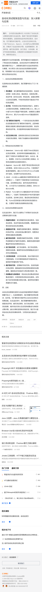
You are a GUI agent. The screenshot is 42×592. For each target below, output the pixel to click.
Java (28, 320)
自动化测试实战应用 (16, 327)
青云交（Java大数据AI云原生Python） (13, 424)
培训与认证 (23, 568)
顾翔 (3, 399)
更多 (3, 522)
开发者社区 (9, 568)
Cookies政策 (20, 576)
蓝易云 (4, 462)
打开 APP (35, 3)
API (34, 320)
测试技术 (12, 320)
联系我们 (21, 563)
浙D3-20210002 (22, 583)
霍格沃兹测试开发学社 (8, 362)
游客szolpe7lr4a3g (7, 412)
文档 (3, 568)
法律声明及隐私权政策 (9, 576)
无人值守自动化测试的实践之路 (13, 543)
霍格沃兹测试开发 (7, 387)
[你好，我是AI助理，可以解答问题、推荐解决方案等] (29, 8)
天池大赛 (16, 568)
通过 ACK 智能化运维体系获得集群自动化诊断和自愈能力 (21, 535)
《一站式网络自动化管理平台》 (13, 539)
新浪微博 (13, 557)
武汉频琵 (4, 437)
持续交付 (21, 320)
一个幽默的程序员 (7, 449)
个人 (38, 12)
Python (12, 323)
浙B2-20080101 (23, 581)
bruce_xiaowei (6, 349)
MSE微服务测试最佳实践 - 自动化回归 (15, 516)
